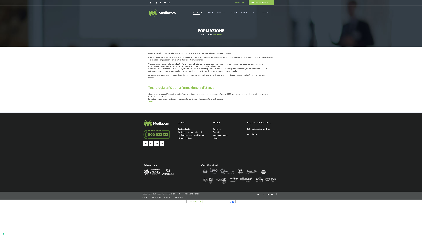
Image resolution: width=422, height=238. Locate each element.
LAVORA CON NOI (240, 2)
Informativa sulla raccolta (194, 201)
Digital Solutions (185, 138)
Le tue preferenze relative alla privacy (216, 201)
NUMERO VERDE (261, 3)
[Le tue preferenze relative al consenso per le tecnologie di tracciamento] (4, 234)
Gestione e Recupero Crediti (190, 132)
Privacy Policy (178, 197)
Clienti (215, 138)
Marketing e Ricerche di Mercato (191, 135)
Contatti (216, 132)
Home (202, 35)
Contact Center (184, 129)
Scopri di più (153, 101)
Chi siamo (208, 35)
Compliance (252, 134)
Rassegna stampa (220, 135)
